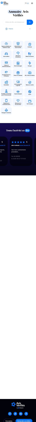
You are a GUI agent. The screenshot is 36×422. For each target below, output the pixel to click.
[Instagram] (10, 414)
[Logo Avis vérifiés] (4, 3)
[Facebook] (26, 414)
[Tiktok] (15, 414)
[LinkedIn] (21, 414)
